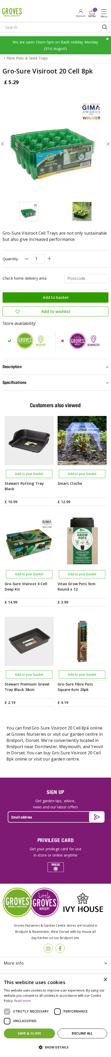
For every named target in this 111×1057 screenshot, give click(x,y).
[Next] (108, 143)
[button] (55, 1047)
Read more (22, 1001)
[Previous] (2, 143)
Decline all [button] (82, 1033)
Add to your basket (29, 474)
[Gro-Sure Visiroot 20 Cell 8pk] (55, 144)
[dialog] (55, 1015)
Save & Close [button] (29, 1033)
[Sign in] (80, 13)
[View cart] (92, 13)
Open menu (105, 13)
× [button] (105, 980)
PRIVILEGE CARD (55, 840)
